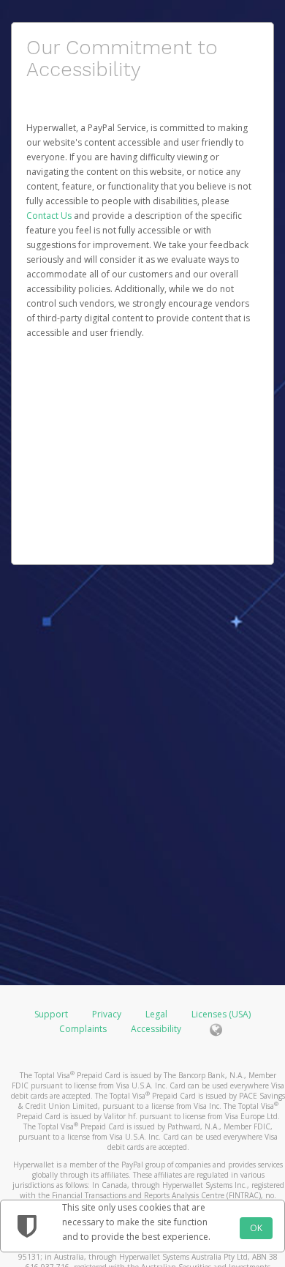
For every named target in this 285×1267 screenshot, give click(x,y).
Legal (156, 1014)
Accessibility (156, 1029)
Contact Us (50, 215)
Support (51, 1014)
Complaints (84, 1029)
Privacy (106, 1014)
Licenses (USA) (221, 1014)
